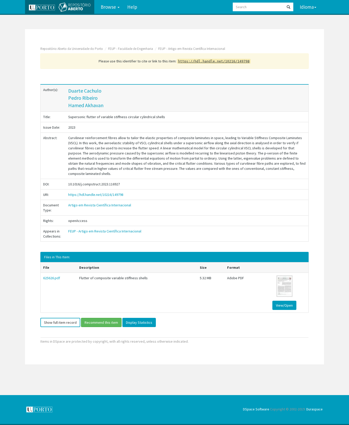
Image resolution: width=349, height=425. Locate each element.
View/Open (284, 305)
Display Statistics (139, 322)
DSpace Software (256, 409)
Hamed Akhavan (85, 105)
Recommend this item (101, 322)
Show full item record (60, 322)
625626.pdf (51, 278)
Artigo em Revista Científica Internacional (99, 205)
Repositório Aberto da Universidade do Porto (71, 49)
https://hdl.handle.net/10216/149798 (95, 194)
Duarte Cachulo (84, 90)
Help (132, 7)
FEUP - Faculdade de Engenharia (130, 49)
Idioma (307, 7)
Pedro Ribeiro (83, 98)
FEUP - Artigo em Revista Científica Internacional (191, 49)
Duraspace (314, 409)
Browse (109, 7)
